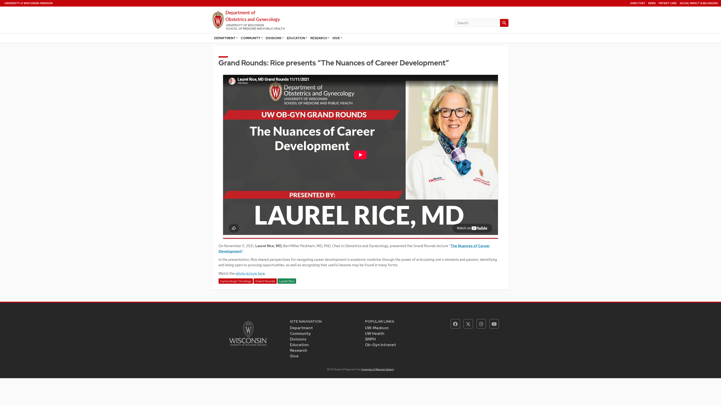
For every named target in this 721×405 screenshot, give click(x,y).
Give (336, 38)
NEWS (652, 3)
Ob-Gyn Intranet (380, 344)
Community (250, 38)
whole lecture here (250, 273)
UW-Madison (377, 328)
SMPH (370, 339)
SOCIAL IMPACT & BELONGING (699, 3)
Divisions (273, 38)
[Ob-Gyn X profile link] (468, 323)
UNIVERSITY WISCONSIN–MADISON (29, 3)
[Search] (504, 23)
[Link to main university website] (248, 333)
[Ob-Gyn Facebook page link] (455, 323)
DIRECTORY (637, 3)
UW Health (374, 333)
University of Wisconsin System (377, 369)
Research (318, 38)
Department (224, 38)
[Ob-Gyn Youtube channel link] (494, 323)
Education (296, 38)
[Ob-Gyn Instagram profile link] (481, 323)
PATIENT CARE (668, 3)
